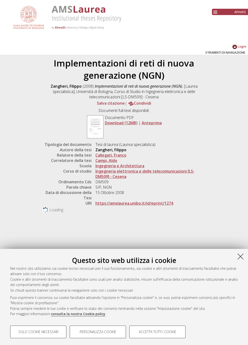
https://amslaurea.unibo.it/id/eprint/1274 (134, 203)
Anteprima (152, 123)
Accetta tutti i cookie (157, 331)
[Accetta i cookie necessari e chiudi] (240, 256)
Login (241, 46)
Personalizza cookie (98, 331)
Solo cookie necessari (38, 331)
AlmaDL (240, 11)
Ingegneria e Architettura (119, 165)
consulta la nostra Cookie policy (78, 313)
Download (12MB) (121, 123)
